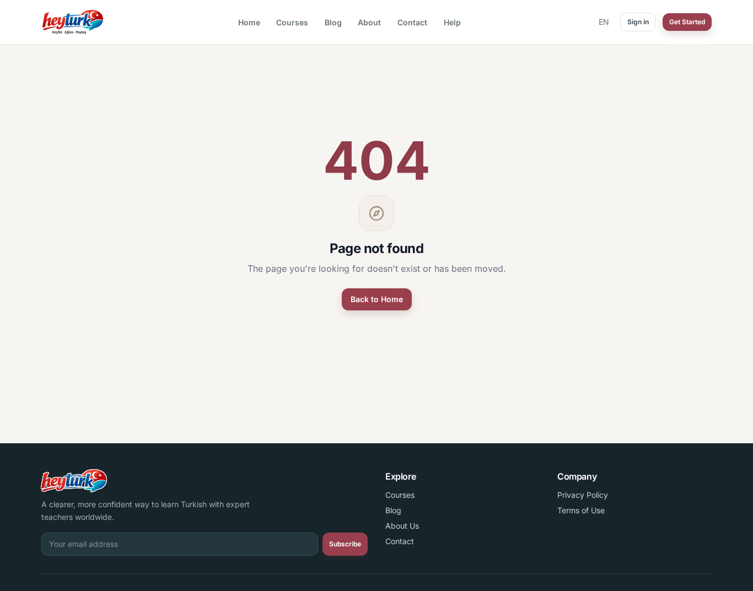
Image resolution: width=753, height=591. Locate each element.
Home (249, 22)
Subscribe (345, 544)
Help (452, 22)
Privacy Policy (582, 494)
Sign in (638, 22)
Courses (292, 22)
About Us (402, 525)
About (369, 22)
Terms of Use (581, 510)
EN (604, 21)
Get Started (687, 22)
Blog (333, 22)
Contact (412, 22)
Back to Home (377, 299)
